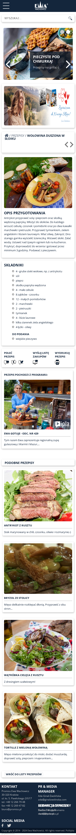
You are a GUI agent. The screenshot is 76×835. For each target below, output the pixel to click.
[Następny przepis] (72, 146)
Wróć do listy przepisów (24, 774)
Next (68, 64)
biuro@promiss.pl (11, 809)
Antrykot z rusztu (18, 525)
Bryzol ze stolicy (16, 598)
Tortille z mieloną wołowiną (25, 747)
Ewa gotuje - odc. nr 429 (21, 433)
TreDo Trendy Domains (51, 810)
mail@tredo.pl (46, 813)
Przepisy (17, 136)
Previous (8, 64)
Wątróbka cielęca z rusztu (24, 675)
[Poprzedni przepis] (67, 146)
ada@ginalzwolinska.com (52, 799)
